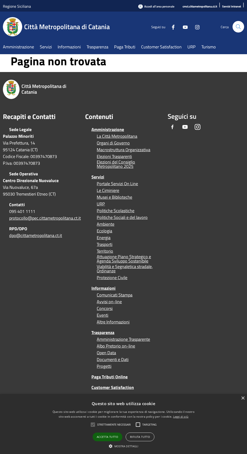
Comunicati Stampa (114, 295)
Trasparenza (102, 332)
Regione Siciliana (17, 6)
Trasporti (104, 244)
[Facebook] (171, 26)
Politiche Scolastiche (115, 211)
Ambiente (105, 224)
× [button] (243, 398)
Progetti (104, 366)
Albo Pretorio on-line (116, 346)
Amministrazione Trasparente (123, 339)
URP (101, 204)
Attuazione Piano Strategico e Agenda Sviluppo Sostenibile (124, 259)
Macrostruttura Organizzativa (123, 150)
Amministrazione (107, 129)
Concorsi (105, 308)
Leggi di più (181, 416)
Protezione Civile (112, 278)
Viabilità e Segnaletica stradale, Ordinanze (125, 268)
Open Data (106, 353)
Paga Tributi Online (109, 377)
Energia (103, 238)
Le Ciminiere (108, 190)
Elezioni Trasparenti (114, 156)
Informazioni (103, 288)
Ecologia (104, 231)
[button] (114, 424)
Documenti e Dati (113, 359)
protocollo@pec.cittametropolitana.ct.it (45, 218)
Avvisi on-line (109, 302)
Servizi (97, 177)
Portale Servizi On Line (117, 184)
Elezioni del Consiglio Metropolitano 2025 (116, 164)
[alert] (123, 424)
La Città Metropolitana (117, 136)
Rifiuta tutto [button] (140, 437)
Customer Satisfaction (112, 387)
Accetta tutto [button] (107, 437)
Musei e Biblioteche (114, 197)
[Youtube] (183, 26)
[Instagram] (195, 26)
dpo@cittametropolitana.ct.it (35, 235)
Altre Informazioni (113, 322)
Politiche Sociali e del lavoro (122, 217)
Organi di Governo (113, 143)
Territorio (105, 251)
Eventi (102, 315)
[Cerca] (238, 27)
